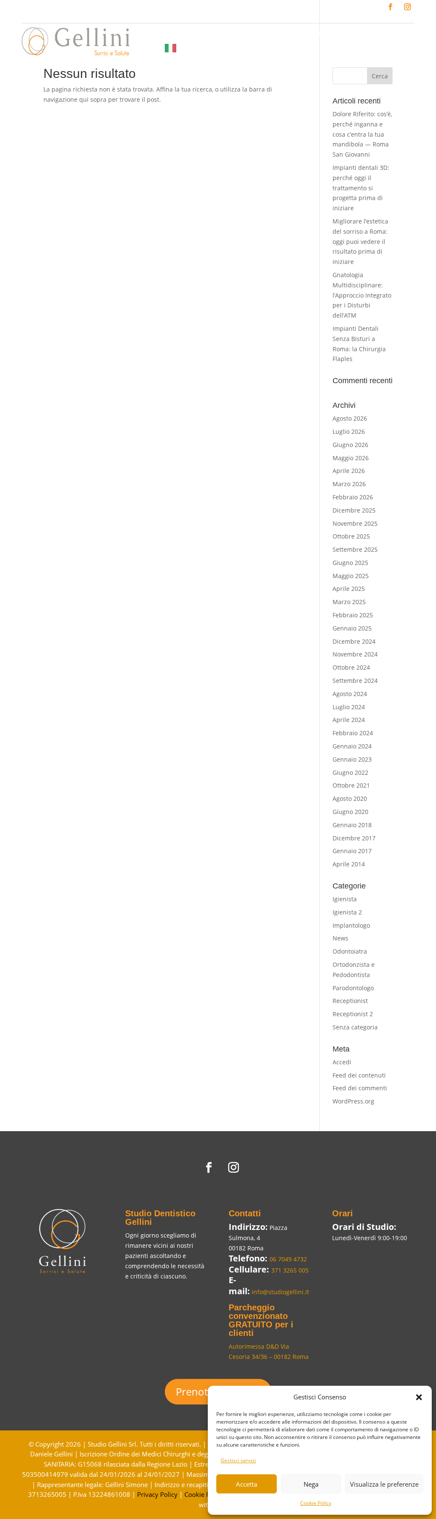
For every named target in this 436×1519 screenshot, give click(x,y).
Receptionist (350, 1001)
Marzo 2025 (349, 602)
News (350, 35)
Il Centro (172, 35)
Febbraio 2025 (353, 615)
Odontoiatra (350, 951)
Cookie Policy (315, 1503)
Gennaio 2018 (352, 825)
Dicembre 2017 (354, 838)
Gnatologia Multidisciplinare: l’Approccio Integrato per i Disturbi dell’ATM (362, 295)
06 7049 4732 (288, 1259)
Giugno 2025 (350, 563)
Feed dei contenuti (359, 1075)
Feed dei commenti (360, 1088)
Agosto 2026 (350, 418)
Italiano (192, 48)
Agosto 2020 (350, 798)
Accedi (342, 1062)
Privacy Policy (157, 1494)
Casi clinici (315, 35)
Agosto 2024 (350, 694)
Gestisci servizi (238, 1460)
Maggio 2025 (351, 576)
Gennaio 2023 (352, 759)
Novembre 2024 (355, 654)
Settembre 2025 (355, 549)
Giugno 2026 (350, 445)
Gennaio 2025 (352, 628)
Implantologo (351, 925)
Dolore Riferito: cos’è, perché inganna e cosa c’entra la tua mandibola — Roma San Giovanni (362, 134)
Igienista (345, 899)
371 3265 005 (290, 1270)
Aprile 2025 (349, 589)
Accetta (246, 1484)
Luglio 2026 (349, 431)
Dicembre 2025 (354, 510)
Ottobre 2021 (351, 785)
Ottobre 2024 (351, 667)
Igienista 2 (347, 912)
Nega (311, 1484)
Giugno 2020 (350, 812)
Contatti (142, 48)
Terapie (231, 35)
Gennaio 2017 (352, 851)
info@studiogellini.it (279, 1292)
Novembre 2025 (355, 523)
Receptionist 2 (353, 1014)
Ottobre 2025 (351, 536)
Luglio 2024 (349, 707)
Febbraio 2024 (353, 733)
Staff (202, 35)
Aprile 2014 (349, 864)
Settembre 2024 (355, 680)
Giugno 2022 (350, 772)
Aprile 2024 (349, 720)
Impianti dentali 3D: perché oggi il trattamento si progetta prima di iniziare (361, 187)
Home (139, 35)
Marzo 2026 (349, 484)
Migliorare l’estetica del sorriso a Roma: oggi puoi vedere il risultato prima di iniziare (360, 241)
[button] (419, 1397)
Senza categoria (355, 1027)
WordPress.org (353, 1101)
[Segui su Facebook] (390, 7)
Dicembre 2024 (354, 641)
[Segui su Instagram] (407, 7)
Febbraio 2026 (353, 497)
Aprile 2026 (349, 471)
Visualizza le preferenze (384, 1484)
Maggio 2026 (351, 458)
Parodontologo (353, 988)
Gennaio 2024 (352, 746)
